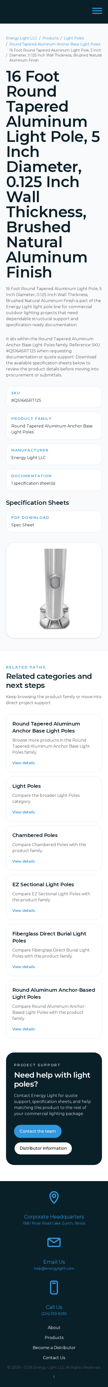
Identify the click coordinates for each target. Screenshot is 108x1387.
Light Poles (74, 38)
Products (50, 38)
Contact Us (54, 1357)
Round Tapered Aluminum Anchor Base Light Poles (54, 44)
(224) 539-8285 (54, 1313)
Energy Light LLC (21, 38)
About (54, 1327)
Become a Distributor (54, 1347)
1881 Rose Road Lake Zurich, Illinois (54, 1223)
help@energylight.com (54, 1268)
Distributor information (43, 1148)
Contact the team (38, 1131)
